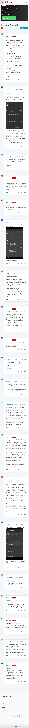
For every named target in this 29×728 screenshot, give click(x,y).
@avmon (8, 180)
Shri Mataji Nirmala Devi (10, 392)
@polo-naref (9, 342)
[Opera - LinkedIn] (17, 716)
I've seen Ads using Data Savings (14, 384)
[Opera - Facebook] (9, 716)
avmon (7, 89)
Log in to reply (24, 28)
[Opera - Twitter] (11, 716)
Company (4, 711)
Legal (3, 707)
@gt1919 (8, 311)
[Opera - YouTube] (14, 716)
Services (4, 700)
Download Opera (9, 18)
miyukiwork (8, 36)
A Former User (9, 156)
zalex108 (8, 381)
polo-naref (8, 222)
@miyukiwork (9, 159)
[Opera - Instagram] (20, 716)
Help (2, 703)
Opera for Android (7, 28)
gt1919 (7, 273)
